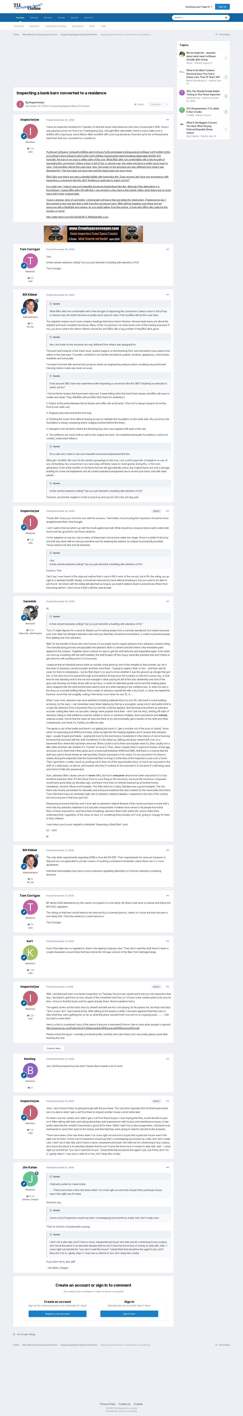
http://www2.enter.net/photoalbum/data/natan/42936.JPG (130, 155)
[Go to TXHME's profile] (182, 110)
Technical (19, 26)
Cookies (138, 1404)
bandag (29, 1058)
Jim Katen (29, 1167)
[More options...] (167, 120)
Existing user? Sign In (198, 6)
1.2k (31, 148)
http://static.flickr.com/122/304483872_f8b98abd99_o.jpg (77, 217)
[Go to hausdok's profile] (30, 612)
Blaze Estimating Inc (196, 80)
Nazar (189, 63)
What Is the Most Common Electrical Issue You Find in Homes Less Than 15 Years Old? (203, 73)
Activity (74, 17)
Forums (20, 17)
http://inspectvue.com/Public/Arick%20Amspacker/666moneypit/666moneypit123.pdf (92, 1028)
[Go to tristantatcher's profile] (182, 93)
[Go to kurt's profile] (30, 952)
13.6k (31, 630)
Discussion (77, 26)
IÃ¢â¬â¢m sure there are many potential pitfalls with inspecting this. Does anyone (90, 176)
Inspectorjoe (36, 102)
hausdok (29, 601)
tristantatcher (193, 97)
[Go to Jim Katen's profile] (30, 1179)
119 (31, 278)
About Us (89, 17)
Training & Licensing (55, 26)
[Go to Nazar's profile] (182, 54)
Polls (103, 26)
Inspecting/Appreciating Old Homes (70, 106)
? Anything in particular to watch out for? (107, 180)
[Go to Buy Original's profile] (182, 124)
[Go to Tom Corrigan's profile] (30, 260)
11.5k (31, 970)
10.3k (31, 1196)
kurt (30, 941)
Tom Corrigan (30, 249)
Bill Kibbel (30, 294)
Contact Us (125, 1404)
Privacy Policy (108, 1404)
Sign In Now (129, 1313)
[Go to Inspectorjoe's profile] (20, 104)
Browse (48, 17)
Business (34, 26)
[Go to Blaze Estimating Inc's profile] (182, 72)
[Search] (226, 17)
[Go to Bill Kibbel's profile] (30, 306)
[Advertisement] (73, 64)
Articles (34, 17)
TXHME (190, 115)
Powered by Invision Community (121, 1411)
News (92, 26)
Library (61, 17)
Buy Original (192, 136)
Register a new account (57, 1313)
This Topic (213, 17)
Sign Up (222, 6)
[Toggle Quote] (51, 303)
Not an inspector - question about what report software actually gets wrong (201, 56)
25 (31, 1087)
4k (31, 323)
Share (140, 104)
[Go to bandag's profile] (30, 1070)
